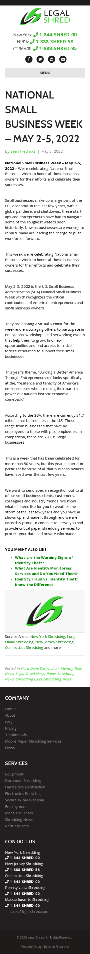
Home (10, 708)
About (10, 715)
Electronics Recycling (23, 793)
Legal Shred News (30, 673)
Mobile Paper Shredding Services (33, 741)
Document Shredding (23, 780)
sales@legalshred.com (29, 911)
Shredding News (57, 678)
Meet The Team (19, 812)
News (10, 747)
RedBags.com (17, 825)
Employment (16, 806)
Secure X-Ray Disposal (24, 799)
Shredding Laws (29, 678)
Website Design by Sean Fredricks (45, 947)
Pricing (10, 728)
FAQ (8, 721)
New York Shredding (47, 636)
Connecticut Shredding (24, 647)
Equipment (14, 773)
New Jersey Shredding (54, 641)
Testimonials (16, 734)
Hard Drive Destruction (40, 668)
